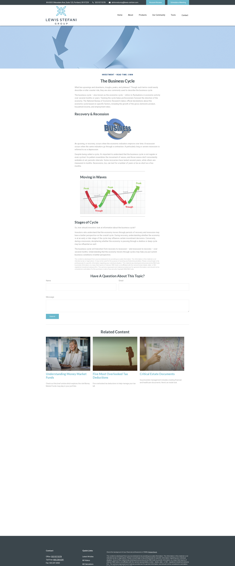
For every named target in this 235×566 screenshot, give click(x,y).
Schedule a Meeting (178, 2)
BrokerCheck (152, 552)
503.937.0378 (100, 2)
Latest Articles (88, 557)
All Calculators (87, 564)
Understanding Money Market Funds (66, 375)
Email (121, 280)
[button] (119, 15)
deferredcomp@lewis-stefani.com (125, 2)
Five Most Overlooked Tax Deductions (110, 375)
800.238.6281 (58, 560)
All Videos (86, 560)
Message (50, 297)
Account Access (155, 2)
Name (48, 280)
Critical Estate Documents (157, 374)
